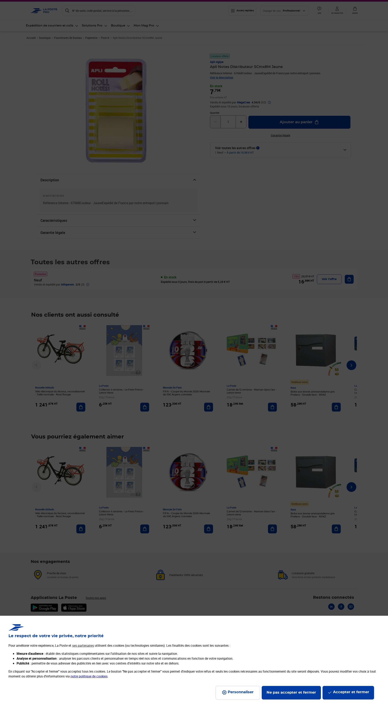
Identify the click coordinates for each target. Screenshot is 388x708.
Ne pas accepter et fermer (291, 692)
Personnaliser (241, 692)
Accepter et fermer (351, 692)
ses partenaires (83, 645)
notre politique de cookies (89, 676)
